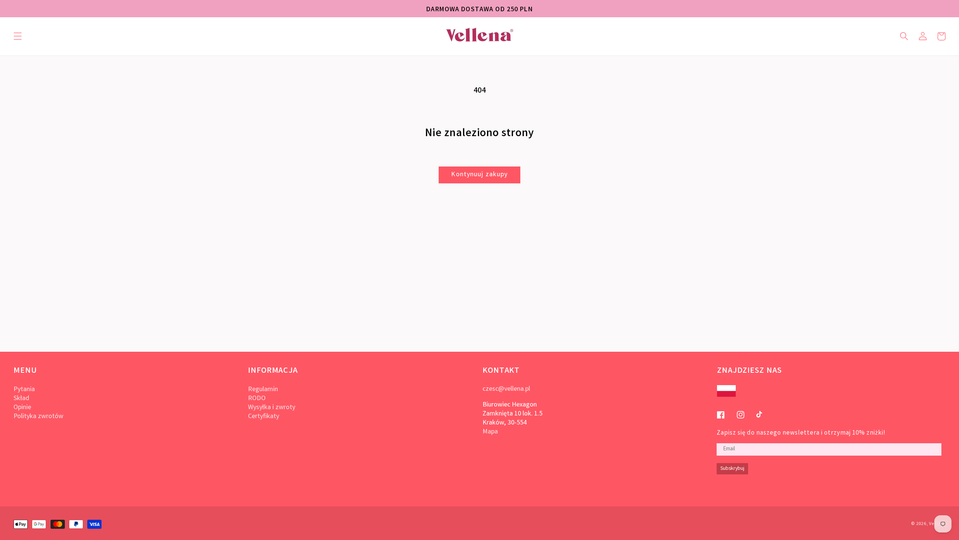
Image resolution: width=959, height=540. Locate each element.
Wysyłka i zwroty (271, 407)
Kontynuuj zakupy (479, 175)
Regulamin (263, 389)
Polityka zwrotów (38, 416)
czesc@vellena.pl (506, 389)
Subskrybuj (732, 468)
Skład (21, 398)
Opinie (22, 407)
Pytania (24, 389)
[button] (18, 36)
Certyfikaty (263, 416)
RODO (257, 398)
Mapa (490, 432)
